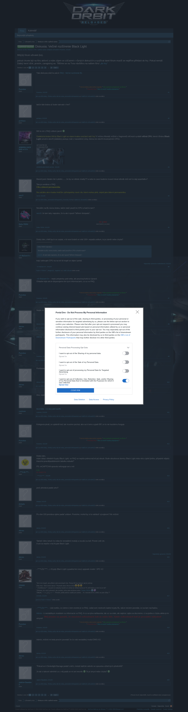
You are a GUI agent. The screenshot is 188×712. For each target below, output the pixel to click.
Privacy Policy (108, 399)
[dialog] (94, 356)
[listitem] (94, 347)
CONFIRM (75, 390)
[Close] (138, 312)
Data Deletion (79, 399)
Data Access (94, 399)
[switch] (125, 353)
